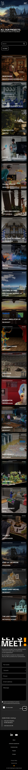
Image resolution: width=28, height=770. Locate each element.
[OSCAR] (14, 149)
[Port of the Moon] (14, 554)
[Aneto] (14, 257)
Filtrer (5, 48)
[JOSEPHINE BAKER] (14, 338)
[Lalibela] (14, 527)
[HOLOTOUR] (14, 365)
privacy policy (17, 703)
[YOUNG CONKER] (14, 176)
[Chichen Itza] (14, 122)
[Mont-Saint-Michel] (14, 581)
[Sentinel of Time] (14, 284)
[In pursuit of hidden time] (14, 230)
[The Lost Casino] (14, 608)
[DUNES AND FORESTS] (14, 203)
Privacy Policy (14, 760)
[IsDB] (14, 95)
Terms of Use (14, 763)
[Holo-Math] (14, 473)
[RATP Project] (14, 446)
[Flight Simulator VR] (14, 311)
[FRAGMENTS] (14, 419)
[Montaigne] (14, 68)
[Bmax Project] (14, 500)
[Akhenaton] (14, 392)
